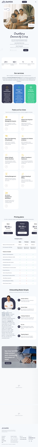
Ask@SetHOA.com (31, 437)
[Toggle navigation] (35, 2)
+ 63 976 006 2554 (23, 439)
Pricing (3, 439)
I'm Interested (22, 232)
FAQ (2, 442)
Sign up (26, 50)
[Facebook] (29, 441)
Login (25, 1)
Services (3, 437)
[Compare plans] (19, 238)
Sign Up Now (8, 363)
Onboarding (4, 440)
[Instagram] (31, 441)
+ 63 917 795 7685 (23, 437)
